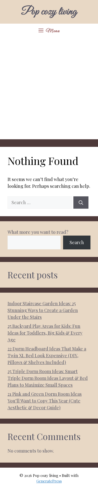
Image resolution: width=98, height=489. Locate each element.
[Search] (80, 202)
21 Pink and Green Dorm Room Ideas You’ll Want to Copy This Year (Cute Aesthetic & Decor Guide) (45, 401)
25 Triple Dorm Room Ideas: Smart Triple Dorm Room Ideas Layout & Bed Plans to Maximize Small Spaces (48, 378)
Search (77, 242)
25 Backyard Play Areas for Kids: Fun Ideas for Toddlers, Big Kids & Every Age (45, 333)
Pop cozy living (49, 12)
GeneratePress (49, 480)
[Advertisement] (49, 90)
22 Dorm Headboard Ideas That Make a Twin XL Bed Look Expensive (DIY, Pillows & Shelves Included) (47, 355)
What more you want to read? (38, 232)
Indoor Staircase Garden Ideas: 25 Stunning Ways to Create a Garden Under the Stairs (43, 310)
